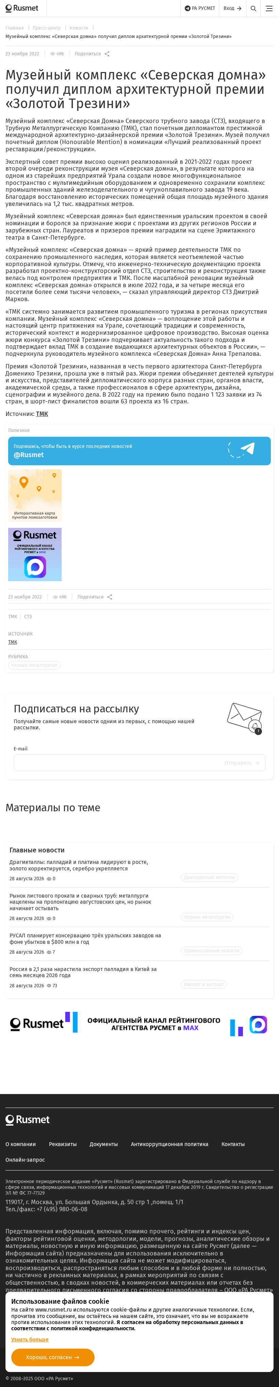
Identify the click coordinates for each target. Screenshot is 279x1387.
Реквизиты (63, 1144)
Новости (79, 28)
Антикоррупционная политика (170, 1144)
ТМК (42, 414)
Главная (15, 28)
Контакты (233, 1144)
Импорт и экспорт (204, 984)
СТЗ (28, 617)
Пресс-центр (47, 28)
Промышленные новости (211, 951)
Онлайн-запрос (25, 1160)
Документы (104, 1144)
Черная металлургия (34, 665)
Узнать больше (30, 1339)
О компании (20, 1144)
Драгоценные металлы (209, 877)
